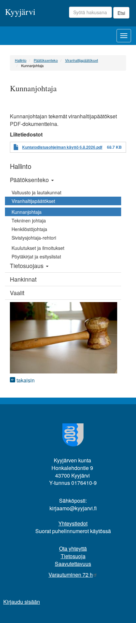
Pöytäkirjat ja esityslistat (36, 256)
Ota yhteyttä (73, 548)
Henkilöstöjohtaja (29, 229)
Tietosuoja (73, 556)
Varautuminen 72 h (71, 574)
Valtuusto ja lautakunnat (36, 192)
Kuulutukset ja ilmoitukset (38, 248)
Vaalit (17, 293)
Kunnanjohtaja (27, 212)
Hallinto (20, 60)
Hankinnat (23, 279)
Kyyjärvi (20, 11)
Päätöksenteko (46, 60)
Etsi (121, 13)
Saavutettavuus (73, 563)
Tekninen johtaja (29, 220)
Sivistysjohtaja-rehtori (34, 237)
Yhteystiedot (72, 523)
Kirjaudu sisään (21, 601)
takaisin (25, 380)
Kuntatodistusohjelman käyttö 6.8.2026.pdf (62, 147)
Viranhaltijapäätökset (81, 60)
